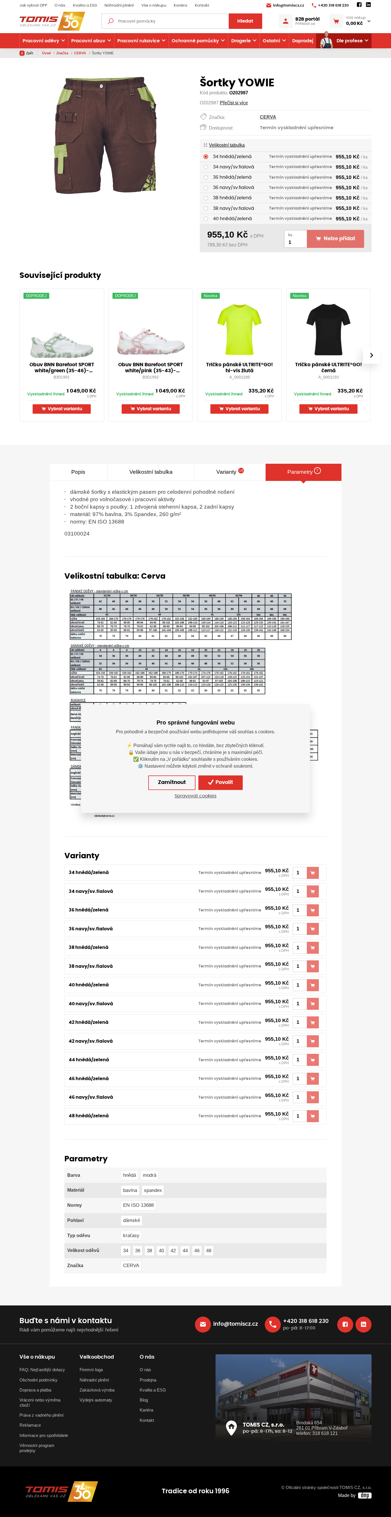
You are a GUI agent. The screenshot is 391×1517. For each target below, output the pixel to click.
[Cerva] (194, 703)
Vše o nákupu (153, 5)
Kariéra (180, 5)
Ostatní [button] (271, 41)
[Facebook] (359, 5)
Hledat (245, 21)
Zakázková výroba (97, 1390)
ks (290, 235)
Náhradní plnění (119, 5)
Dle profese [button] (350, 41)
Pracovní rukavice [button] (138, 41)
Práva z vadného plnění (41, 1415)
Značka (62, 53)
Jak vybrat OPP (33, 5)
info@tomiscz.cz (288, 5)
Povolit (223, 782)
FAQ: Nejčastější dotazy (42, 1369)
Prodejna (148, 1380)
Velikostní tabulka (227, 145)
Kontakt (202, 5)
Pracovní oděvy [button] (41, 41)
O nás (60, 5)
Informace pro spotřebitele (43, 1435)
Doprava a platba (35, 1390)
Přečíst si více (234, 102)
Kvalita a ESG (85, 5)
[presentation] (371, 355)
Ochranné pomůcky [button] (195, 41)
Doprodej (302, 41)
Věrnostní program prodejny (36, 1448)
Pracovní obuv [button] (88, 41)
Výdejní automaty (96, 1400)
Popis (78, 472)
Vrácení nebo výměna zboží (39, 1402)
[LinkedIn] (368, 5)
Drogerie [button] (241, 41)
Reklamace (30, 1425)
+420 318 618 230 (333, 5)
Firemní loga (91, 1369)
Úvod (47, 53)
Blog (144, 1400)
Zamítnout (172, 782)
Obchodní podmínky (38, 1380)
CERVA (80, 53)
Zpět (29, 53)
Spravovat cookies (195, 796)
